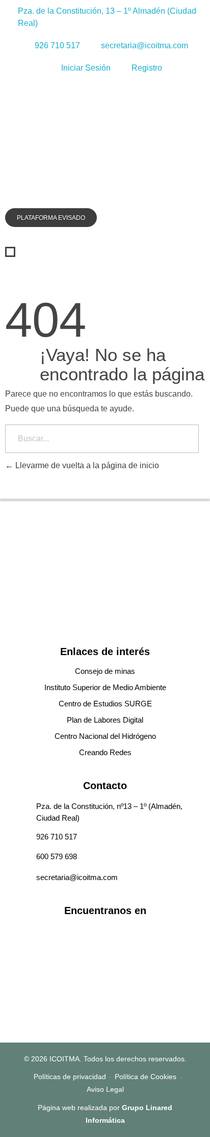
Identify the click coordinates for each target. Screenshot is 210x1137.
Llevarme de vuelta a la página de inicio (86, 465)
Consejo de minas (105, 671)
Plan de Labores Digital (105, 720)
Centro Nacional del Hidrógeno (105, 736)
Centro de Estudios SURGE (105, 703)
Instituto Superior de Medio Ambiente (105, 687)
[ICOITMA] (45, 144)
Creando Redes (105, 752)
